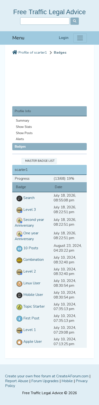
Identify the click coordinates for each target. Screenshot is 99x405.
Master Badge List (39, 161)
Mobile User (32, 294)
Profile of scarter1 (33, 52)
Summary (22, 120)
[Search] (74, 21)
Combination (33, 259)
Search (28, 197)
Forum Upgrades (45, 381)
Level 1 (29, 329)
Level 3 (29, 209)
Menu (18, 38)
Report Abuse (16, 381)
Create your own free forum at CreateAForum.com (46, 376)
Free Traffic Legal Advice (49, 12)
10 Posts (30, 248)
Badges (60, 52)
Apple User (32, 341)
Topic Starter (33, 306)
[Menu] (80, 38)
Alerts (20, 139)
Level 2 (29, 271)
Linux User (31, 283)
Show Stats (24, 127)
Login (63, 38)
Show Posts (24, 133)
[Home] (14, 52)
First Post (30, 318)
